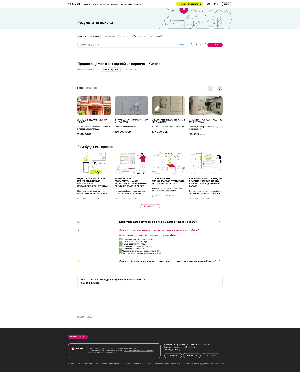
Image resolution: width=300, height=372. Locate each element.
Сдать (95, 4)
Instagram (192, 356)
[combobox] (209, 4)
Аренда (87, 4)
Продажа (104, 4)
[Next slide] (220, 89)
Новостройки (126, 4)
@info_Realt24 (185, 350)
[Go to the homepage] (74, 4)
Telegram (173, 356)
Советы (137, 4)
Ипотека (114, 4)
